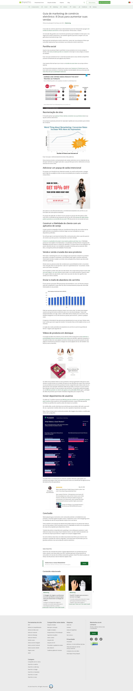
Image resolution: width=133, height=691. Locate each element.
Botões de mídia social (33, 630)
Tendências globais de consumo (54, 650)
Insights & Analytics (51, 630)
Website (65, 7)
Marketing (55, 7)
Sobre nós (69, 624)
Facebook (74, 68)
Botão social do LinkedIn (33, 647)
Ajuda (29, 653)
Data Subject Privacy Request (73, 653)
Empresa (62, 2)
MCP (29, 624)
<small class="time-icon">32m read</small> (53, 600)
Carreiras (69, 627)
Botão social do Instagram (34, 642)
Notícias (95, 7)
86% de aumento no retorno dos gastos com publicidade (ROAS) (63, 390)
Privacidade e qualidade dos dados (55, 645)
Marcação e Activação (52, 627)
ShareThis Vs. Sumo (32, 677)
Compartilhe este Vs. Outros (34, 661)
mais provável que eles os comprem (59, 52)
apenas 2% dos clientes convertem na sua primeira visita (70, 116)
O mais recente (35, 7)
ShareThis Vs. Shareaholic (33, 672)
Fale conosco (92, 2)
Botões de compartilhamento (34, 627)
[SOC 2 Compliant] (51, 686)
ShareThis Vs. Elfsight (32, 669)
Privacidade (69, 641)
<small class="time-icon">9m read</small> (79, 598)
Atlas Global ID (50, 647)
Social (46, 7)
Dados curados (50, 637)
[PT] (130, 2)
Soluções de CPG (51, 642)
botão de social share (71, 63)
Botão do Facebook (32, 632)
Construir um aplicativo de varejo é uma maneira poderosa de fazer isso (62, 241)
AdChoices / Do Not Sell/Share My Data (76, 644)
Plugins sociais (31, 650)
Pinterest (80, 68)
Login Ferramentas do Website (104, 4)
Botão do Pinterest (32, 637)
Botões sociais (31, 640)
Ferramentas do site (39, 2)
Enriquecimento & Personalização (54, 632)
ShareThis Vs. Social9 (32, 674)
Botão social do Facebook (34, 645)
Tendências (84, 7)
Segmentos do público (52, 635)
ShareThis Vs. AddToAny (33, 667)
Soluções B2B (50, 640)
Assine (84, 563)
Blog (69, 2)
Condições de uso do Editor (73, 651)
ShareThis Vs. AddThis (33, 664)
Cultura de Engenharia (72, 630)
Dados (74, 7)
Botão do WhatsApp (32, 635)
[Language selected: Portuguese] (130, 2)
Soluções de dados (51, 2)
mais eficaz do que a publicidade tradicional (54, 71)
